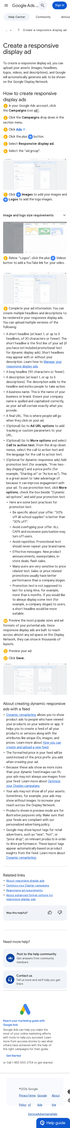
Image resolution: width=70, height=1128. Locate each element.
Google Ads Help (26, 5)
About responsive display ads (25, 880)
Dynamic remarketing (21, 715)
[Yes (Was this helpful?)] (50, 913)
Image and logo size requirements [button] (28, 215)
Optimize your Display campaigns (27, 885)
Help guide (55, 1122)
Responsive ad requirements (24, 890)
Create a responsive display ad (45, 30)
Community (43, 17)
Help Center (16, 17)
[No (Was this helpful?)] (60, 913)
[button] (6, 5)
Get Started (13, 1055)
